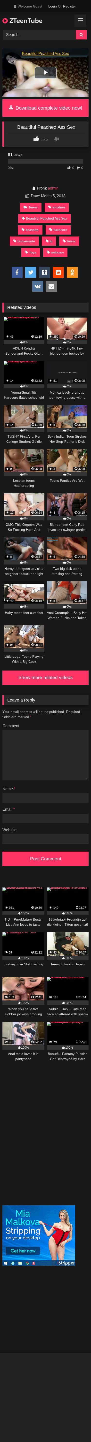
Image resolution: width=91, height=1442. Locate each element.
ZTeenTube (25, 20)
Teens (33, 207)
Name (8, 789)
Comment (10, 726)
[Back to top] (76, 1427)
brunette (32, 230)
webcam (57, 252)
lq (51, 241)
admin (53, 188)
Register (69, 6)
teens (71, 241)
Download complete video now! (48, 108)
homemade (26, 241)
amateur (58, 207)
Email (8, 809)
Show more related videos (45, 677)
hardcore (60, 230)
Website (9, 830)
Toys (32, 252)
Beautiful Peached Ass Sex (46, 218)
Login (52, 6)
